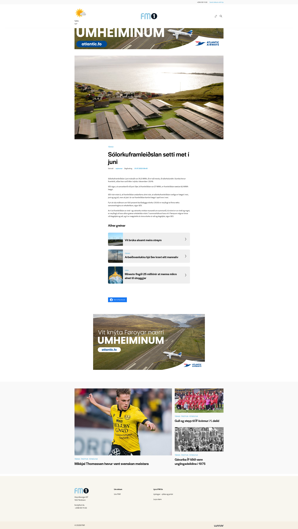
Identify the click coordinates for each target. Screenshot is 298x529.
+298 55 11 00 (202, 2)
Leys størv (157, 499)
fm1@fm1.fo (79, 505)
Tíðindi (110, 147)
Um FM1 (117, 494)
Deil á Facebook (119, 299)
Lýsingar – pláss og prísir (163, 494)
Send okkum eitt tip (217, 2)
